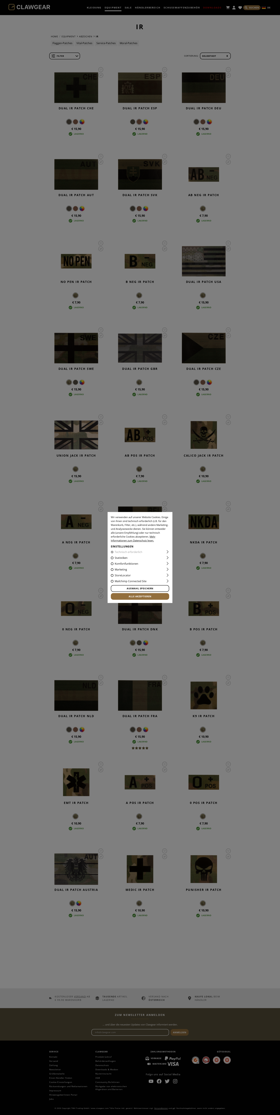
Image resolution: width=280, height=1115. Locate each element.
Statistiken (121, 558)
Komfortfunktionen (126, 564)
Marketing (121, 569)
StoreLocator (123, 575)
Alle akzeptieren (140, 596)
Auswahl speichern (140, 588)
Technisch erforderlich (128, 552)
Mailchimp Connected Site (130, 581)
